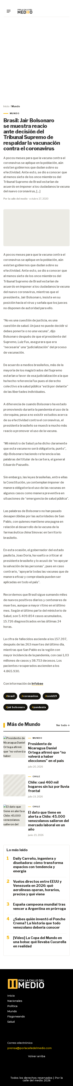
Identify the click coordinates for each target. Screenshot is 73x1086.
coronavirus (30, 696)
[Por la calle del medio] (25, 11)
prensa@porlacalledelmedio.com (29, 1048)
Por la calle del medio (15, 198)
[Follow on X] (25, 1032)
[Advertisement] (36, 60)
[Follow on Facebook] (18, 1032)
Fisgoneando (16, 1016)
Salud (11, 1021)
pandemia (39, 707)
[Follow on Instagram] (10, 1032)
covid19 (51, 696)
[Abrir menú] (10, 11)
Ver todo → (63, 725)
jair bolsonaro (15, 707)
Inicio (6, 106)
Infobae (37, 683)
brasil (10, 696)
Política (12, 1006)
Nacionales (14, 1001)
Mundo (12, 1011)
